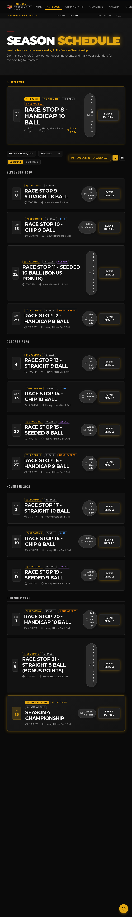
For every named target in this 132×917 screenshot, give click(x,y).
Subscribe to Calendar (92, 157)
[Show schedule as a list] (115, 158)
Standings (96, 6)
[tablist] (24, 162)
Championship (74, 6)
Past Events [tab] (31, 161)
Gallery (114, 6)
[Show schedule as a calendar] (122, 158)
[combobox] (21, 153)
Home (38, 6)
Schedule (53, 6)
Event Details (108, 115)
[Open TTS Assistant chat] (123, 908)
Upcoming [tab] (15, 161)
